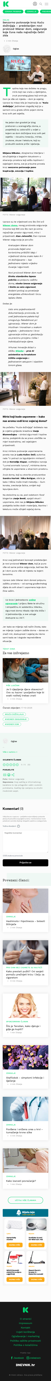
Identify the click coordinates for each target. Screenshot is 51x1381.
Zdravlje (31, 11)
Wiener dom (12, 724)
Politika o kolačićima (26, 1345)
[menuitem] (35, 4)
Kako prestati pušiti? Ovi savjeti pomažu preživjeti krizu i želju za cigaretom (25, 974)
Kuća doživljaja (15, 714)
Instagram (35, 1357)
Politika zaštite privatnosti (25, 1340)
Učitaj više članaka (25, 1200)
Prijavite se (25, 862)
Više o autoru (9, 752)
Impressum (25, 1323)
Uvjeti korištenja (25, 1331)
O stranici (25, 1318)
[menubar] (35, 4)
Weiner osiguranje (16, 719)
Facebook (18, 1357)
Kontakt (25, 1327)
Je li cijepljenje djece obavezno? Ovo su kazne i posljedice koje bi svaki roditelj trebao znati (25, 692)
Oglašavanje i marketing (26, 1336)
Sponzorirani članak (17, 1021)
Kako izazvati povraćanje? (21, 1180)
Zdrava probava (13, 11)
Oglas (14, 741)
